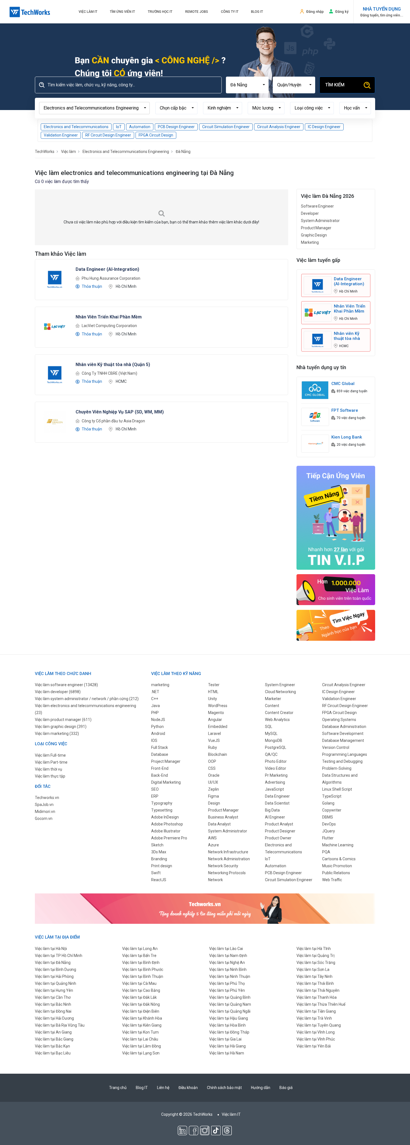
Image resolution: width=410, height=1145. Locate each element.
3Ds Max (158, 852)
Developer (310, 213)
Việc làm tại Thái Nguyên (317, 990)
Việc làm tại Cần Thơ (53, 997)
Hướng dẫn (260, 1087)
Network (215, 880)
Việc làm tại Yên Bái (313, 1046)
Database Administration (344, 726)
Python (157, 726)
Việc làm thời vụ (48, 769)
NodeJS (158, 719)
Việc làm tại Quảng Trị (315, 955)
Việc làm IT (88, 12)
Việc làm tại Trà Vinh (314, 1018)
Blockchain (217, 754)
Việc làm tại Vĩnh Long (315, 1032)
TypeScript (331, 796)
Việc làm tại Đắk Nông (141, 1004)
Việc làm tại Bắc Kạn (52, 1046)
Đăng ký (341, 11)
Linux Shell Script (337, 789)
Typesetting (161, 810)
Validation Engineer (61, 135)
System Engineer (280, 685)
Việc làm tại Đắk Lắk (139, 997)
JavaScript (274, 789)
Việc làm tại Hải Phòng (54, 976)
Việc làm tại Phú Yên (227, 990)
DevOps (329, 824)
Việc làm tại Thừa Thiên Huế (320, 1004)
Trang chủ (118, 1087)
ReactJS (158, 880)
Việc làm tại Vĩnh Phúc (315, 1039)
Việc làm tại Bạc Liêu (53, 1053)
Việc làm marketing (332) (57, 733)
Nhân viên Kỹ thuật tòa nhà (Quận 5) (347, 336)
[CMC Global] (315, 390)
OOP (212, 761)
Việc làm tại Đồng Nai (53, 1011)
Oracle (214, 775)
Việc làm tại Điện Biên (140, 1011)
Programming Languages (344, 754)
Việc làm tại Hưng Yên (54, 990)
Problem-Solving (336, 768)
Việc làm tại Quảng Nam (230, 1004)
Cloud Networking (280, 692)
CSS (212, 768)
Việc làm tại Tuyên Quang (318, 1025)
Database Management (343, 740)
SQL (268, 726)
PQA (326, 852)
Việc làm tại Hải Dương (54, 1018)
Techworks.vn (47, 797)
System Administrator (320, 220)
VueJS (214, 740)
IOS (154, 740)
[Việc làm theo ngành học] (335, 625)
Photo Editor (276, 761)
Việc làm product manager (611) (63, 719)
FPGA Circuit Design (156, 135)
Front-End (159, 768)
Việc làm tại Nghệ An (227, 962)
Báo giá (286, 1087)
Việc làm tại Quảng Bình (229, 997)
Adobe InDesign (165, 817)
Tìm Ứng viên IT (122, 12)
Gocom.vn (43, 818)
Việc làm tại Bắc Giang (54, 1039)
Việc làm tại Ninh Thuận (229, 976)
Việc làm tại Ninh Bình (228, 969)
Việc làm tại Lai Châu (140, 1039)
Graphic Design (314, 235)
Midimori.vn (45, 811)
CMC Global (342, 383)
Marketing (310, 242)
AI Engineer (275, 817)
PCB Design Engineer (176, 127)
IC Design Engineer (324, 127)
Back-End (159, 775)
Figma (213, 796)
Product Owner (278, 838)
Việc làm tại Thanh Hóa (316, 997)
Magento (216, 712)
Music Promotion (337, 866)
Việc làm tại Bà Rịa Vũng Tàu (60, 1025)
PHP (155, 712)
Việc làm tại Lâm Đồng (141, 1046)
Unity (212, 698)
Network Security (223, 866)
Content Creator (279, 712)
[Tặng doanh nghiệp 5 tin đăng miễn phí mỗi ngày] (205, 908)
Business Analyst (223, 817)
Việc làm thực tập (50, 776)
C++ (154, 698)
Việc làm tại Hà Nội (51, 948)
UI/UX (213, 782)
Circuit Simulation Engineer (226, 127)
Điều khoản (188, 1087)
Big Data (272, 810)
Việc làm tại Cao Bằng (141, 990)
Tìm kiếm (334, 84)
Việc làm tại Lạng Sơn (141, 1053)
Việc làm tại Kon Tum (140, 1032)
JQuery (328, 831)
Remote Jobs (196, 12)
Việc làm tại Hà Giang (227, 1046)
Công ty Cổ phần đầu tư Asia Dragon (113, 421)
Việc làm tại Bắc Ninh (53, 1004)
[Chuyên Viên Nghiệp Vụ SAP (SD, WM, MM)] (55, 421)
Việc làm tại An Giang (53, 1032)
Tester (214, 685)
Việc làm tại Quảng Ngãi (229, 1011)
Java (155, 705)
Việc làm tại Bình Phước (142, 969)
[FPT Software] (315, 416)
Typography (161, 803)
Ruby (212, 747)
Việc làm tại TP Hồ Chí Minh (58, 955)
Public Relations (336, 873)
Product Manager (316, 228)
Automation (139, 127)
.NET (155, 692)
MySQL (271, 733)
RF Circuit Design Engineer (108, 135)
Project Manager (165, 761)
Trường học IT (160, 12)
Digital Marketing (166, 782)
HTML (213, 692)
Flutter (328, 838)
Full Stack (159, 747)
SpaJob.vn (44, 804)
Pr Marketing (276, 775)
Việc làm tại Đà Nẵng (53, 962)
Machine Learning (337, 845)
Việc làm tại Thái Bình (315, 983)
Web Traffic (332, 880)
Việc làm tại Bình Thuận (142, 976)
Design (214, 803)
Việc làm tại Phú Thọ (227, 983)
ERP (154, 796)
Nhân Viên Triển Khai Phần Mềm (349, 309)
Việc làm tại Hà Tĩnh (313, 948)
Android (158, 733)
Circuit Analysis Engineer (278, 127)
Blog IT (257, 12)
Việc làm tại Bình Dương (55, 969)
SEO (155, 789)
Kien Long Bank (346, 437)
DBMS (327, 817)
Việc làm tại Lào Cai (226, 948)
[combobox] (247, 85)
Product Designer (280, 831)
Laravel (214, 733)
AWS (212, 838)
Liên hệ (163, 1087)
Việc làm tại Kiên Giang (141, 1025)
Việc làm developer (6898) (58, 692)
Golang (328, 803)
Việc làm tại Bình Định (141, 962)
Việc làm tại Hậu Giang (228, 1018)
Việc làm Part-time (51, 762)
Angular (215, 719)
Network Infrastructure (228, 852)
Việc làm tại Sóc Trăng (315, 962)
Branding (159, 859)
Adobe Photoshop (167, 824)
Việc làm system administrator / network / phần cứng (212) (87, 698)
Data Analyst (219, 824)
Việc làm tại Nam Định (228, 955)
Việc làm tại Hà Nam (226, 1053)
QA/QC (271, 754)
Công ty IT (229, 12)
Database (159, 754)
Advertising (275, 782)
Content (272, 705)
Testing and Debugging (342, 761)
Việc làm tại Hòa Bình (227, 1025)
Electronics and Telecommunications (76, 127)
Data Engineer (277, 796)
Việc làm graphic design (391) (60, 726)
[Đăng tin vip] (335, 517)
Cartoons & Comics (339, 859)
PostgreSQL (275, 747)
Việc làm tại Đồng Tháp (229, 1032)
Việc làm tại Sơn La (312, 969)
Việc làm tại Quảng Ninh (55, 983)
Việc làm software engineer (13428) (66, 685)
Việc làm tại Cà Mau (139, 983)
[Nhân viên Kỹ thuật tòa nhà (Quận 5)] (55, 373)
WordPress (217, 705)
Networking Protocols (227, 873)
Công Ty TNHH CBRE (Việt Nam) (109, 373)
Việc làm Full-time (50, 755)
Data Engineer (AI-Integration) (349, 281)
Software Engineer (317, 206)
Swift (156, 873)
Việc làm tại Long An (140, 948)
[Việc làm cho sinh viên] (335, 589)
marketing (160, 685)
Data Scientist (277, 803)
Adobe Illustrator (165, 831)
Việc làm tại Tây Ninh (314, 976)
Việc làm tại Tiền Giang (316, 1011)
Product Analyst (279, 824)
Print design (161, 866)
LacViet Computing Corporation (109, 325)
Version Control (335, 747)
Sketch (157, 845)
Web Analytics (277, 719)
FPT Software (344, 410)
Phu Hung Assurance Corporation (111, 278)
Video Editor (275, 768)
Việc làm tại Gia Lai (225, 1039)
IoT (119, 127)
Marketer (273, 698)
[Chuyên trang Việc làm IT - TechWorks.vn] (30, 12)
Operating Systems (339, 719)
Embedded (217, 726)
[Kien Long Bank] (315, 443)
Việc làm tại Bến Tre (139, 955)
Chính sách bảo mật (224, 1087)
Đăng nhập (315, 11)
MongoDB (273, 740)
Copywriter (331, 810)
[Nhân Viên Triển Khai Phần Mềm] (55, 326)
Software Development (342, 733)
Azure (213, 845)
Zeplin (213, 789)
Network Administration (229, 859)
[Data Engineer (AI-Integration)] (55, 278)
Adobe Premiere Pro (169, 838)
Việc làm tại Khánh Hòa (142, 1018)
